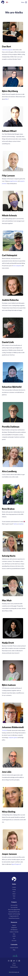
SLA (14, 938)
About (14, 893)
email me (21, 524)
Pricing (14, 889)
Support (14, 925)
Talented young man (7, 49)
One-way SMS (14, 905)
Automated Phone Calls (14, 911)
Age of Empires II (16, 864)
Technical (4, 730)
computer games (12, 737)
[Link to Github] (8, 960)
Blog (14, 949)
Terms (14, 963)
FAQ (14, 934)
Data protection (14, 967)
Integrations (14, 927)
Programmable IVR (14, 916)
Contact (14, 887)
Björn (6, 99)
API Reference (14, 929)
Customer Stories (14, 947)
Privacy (14, 965)
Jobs (14, 898)
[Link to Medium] (11, 960)
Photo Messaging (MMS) (14, 909)
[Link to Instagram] (16, 960)
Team (14, 896)
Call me (15, 524)
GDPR (14, 936)
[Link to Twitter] (14, 960)
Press (14, 891)
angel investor (13, 181)
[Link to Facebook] (19, 960)
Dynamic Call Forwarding (14, 914)
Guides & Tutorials (14, 931)
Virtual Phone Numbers (14, 918)
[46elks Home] (2, 2)
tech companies (17, 265)
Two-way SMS (14, 907)
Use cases (14, 940)
